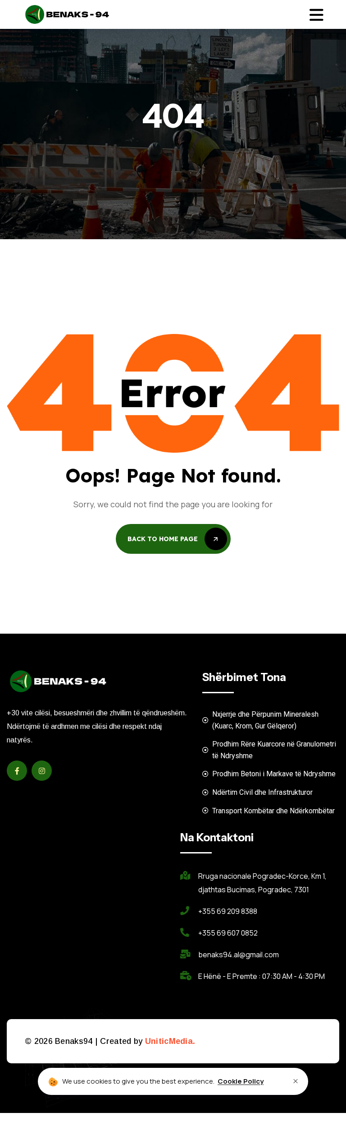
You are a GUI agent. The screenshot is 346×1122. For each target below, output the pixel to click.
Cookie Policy (241, 1081)
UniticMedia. (170, 1041)
